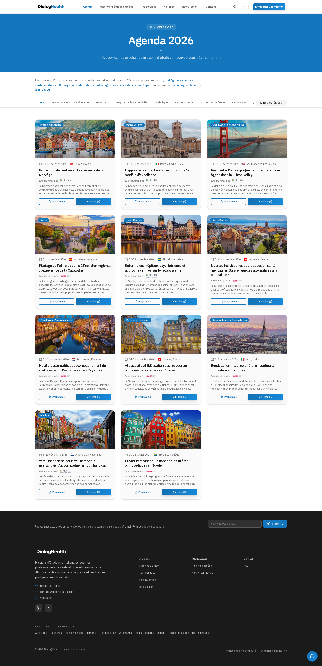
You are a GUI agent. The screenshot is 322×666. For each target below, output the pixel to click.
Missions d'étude (149, 565)
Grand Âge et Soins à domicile (70, 102)
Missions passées (202, 565)
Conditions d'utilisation (274, 650)
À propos (169, 6)
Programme (58, 201)
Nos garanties (147, 579)
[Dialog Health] (51, 6)
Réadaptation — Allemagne (116, 633)
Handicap (102, 102)
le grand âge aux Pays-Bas (176, 80)
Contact (211, 6)
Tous (42, 102)
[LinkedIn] (38, 608)
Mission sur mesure (202, 572)
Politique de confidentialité (148, 526)
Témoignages (147, 572)
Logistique (161, 102)
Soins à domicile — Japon (150, 633)
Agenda (88, 6)
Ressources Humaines (245, 102)
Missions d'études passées (116, 6)
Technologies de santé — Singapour (189, 633)
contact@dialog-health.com (56, 592)
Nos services (148, 6)
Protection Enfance (213, 102)
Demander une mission (269, 6)
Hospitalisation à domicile (131, 102)
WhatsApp (46, 597)
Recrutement (190, 6)
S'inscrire (91, 201)
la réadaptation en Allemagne (91, 85)
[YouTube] (48, 608)
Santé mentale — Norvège (81, 633)
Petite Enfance (184, 102)
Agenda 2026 (199, 558)
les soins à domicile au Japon (131, 85)
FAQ (246, 565)
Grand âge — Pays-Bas (48, 633)
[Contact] (312, 656)
